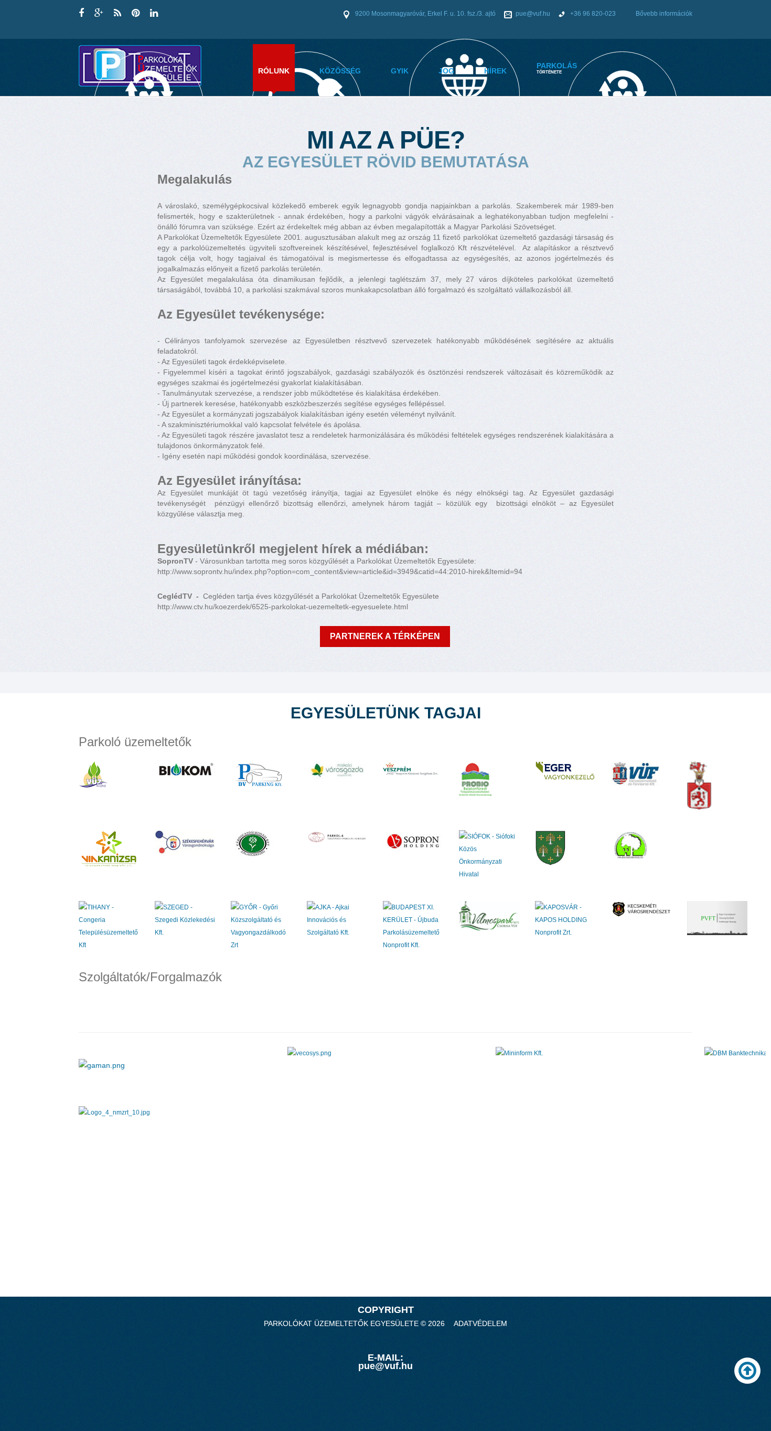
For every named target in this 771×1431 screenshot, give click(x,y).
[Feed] (117, 13)
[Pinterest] (136, 13)
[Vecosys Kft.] (309, 1052)
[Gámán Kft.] (102, 1065)
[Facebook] (81, 13)
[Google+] (98, 13)
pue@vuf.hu (533, 13)
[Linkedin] (154, 13)
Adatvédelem (480, 1323)
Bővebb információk (664, 13)
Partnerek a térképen (385, 636)
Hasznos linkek (464, 130)
